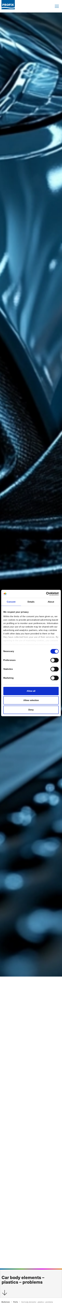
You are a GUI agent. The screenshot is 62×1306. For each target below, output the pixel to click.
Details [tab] (31, 602)
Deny (31, 709)
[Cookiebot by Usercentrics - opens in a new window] (46, 594)
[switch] (54, 660)
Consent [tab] (11, 602)
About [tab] (51, 602)
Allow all (31, 691)
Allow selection (31, 700)
